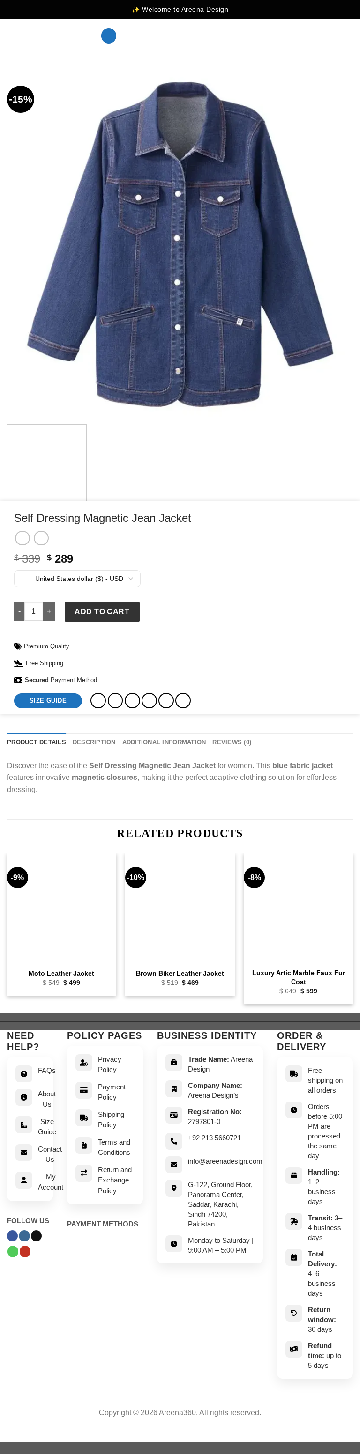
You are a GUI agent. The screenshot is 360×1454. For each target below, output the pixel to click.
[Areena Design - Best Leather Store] (46, 36)
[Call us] (13, 1251)
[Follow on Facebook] (12, 1235)
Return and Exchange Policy (115, 1180)
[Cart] (348, 36)
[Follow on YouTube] (25, 1251)
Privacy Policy (109, 1064)
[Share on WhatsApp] (98, 700)
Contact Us (50, 1154)
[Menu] (108, 36)
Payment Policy (112, 1092)
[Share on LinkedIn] (183, 700)
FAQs (47, 1070)
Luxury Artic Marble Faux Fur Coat (298, 977)
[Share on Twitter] (132, 700)
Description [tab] (94, 742)
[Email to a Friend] (149, 700)
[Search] (317, 36)
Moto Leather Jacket (61, 973)
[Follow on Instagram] (24, 1235)
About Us (47, 1099)
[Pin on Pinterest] (166, 700)
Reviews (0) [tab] (231, 742)
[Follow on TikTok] (36, 1235)
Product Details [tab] (36, 742)
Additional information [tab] (164, 742)
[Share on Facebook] (115, 700)
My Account (50, 1182)
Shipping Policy (111, 1119)
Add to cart (102, 612)
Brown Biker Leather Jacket (180, 973)
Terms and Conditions (114, 1147)
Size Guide (47, 1126)
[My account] (332, 36)
